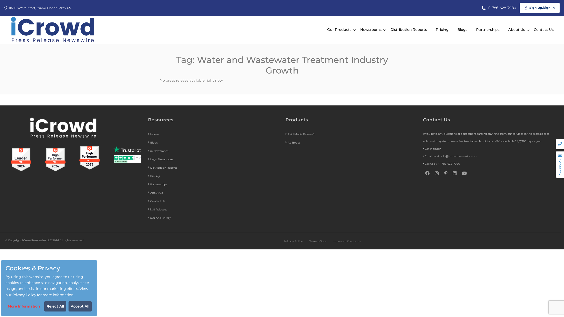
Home (154, 134)
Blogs (462, 30)
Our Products (339, 30)
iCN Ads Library (160, 217)
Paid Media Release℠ (301, 134)
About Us (516, 30)
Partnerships (487, 30)
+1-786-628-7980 (501, 8)
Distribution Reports (408, 30)
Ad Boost (294, 142)
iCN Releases (158, 209)
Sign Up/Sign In (542, 8)
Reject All (55, 306)
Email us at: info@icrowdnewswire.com (451, 156)
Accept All (80, 306)
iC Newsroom (159, 151)
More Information (24, 306)
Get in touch (433, 148)
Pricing (442, 30)
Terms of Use (317, 241)
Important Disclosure (347, 241)
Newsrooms (371, 30)
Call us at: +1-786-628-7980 (442, 163)
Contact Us (544, 30)
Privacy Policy (293, 241)
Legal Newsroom (162, 159)
